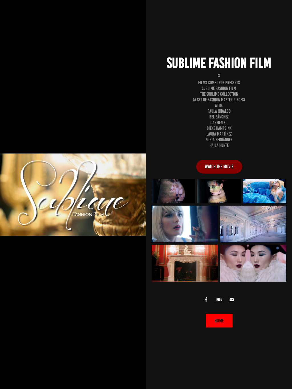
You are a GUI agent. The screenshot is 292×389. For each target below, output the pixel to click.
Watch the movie (219, 166)
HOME (219, 321)
